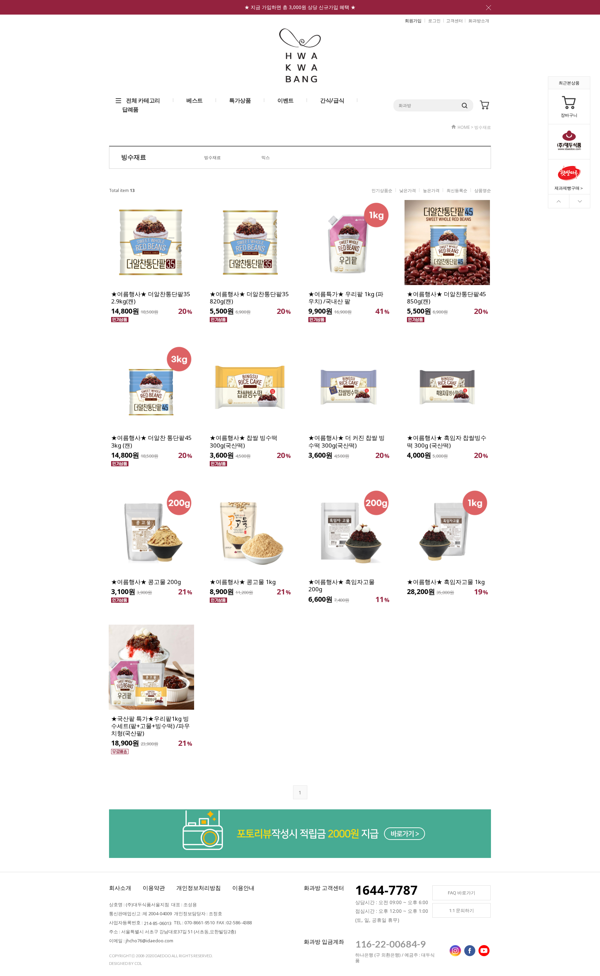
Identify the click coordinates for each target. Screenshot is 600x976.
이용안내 (243, 888)
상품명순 (482, 190)
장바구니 (569, 115)
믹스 (265, 157)
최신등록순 (457, 190)
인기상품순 (382, 190)
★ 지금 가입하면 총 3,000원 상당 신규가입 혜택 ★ (300, 7)
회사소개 (120, 888)
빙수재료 (212, 157)
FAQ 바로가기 (461, 893)
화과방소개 (478, 21)
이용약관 (154, 888)
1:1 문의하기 (461, 910)
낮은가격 (407, 190)
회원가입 (413, 21)
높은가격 (431, 190)
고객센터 (454, 21)
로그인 (434, 21)
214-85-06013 (158, 923)
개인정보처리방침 (198, 888)
